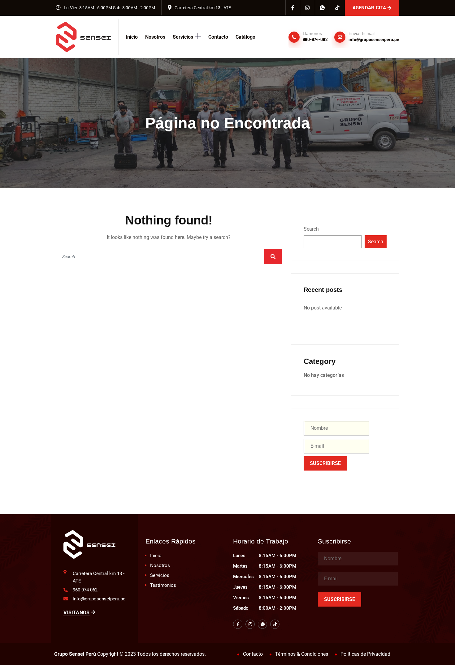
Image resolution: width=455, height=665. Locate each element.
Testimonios (163, 585)
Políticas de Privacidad (365, 654)
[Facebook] (292, 7)
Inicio (132, 37)
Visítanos (76, 613)
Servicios (183, 37)
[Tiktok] (337, 7)
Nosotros (155, 37)
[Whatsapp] (262, 624)
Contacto (218, 37)
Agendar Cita (369, 8)
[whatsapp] (322, 7)
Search (311, 229)
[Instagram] (307, 7)
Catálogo (245, 37)
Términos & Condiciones (301, 654)
